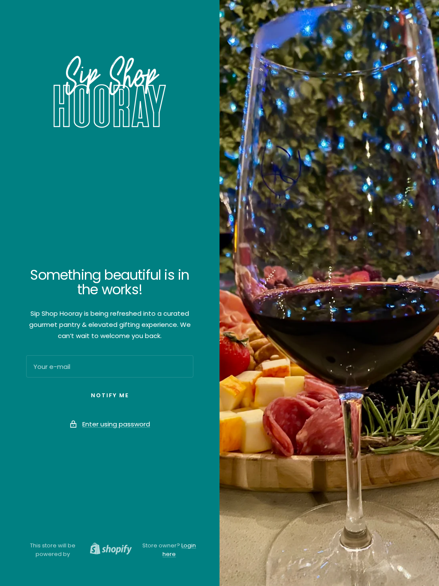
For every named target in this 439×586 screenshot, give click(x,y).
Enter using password (116, 424)
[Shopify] (108, 550)
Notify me (110, 395)
